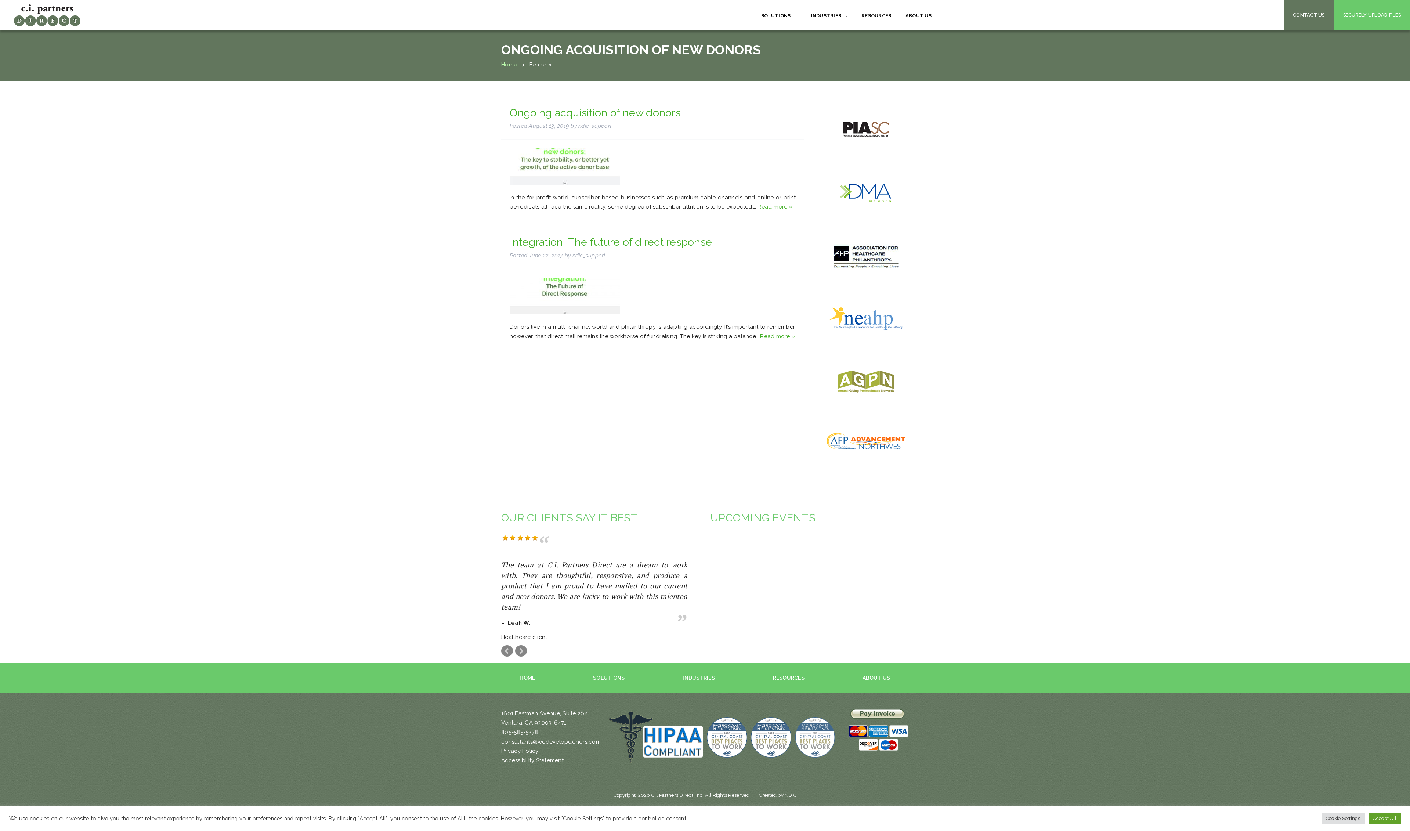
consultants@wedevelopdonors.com (551, 741)
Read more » (775, 206)
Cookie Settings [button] (1343, 818)
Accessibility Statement (532, 760)
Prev (507, 651)
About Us (876, 678)
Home (509, 64)
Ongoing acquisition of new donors (595, 112)
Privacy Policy (520, 751)
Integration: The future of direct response (611, 242)
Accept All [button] (1385, 818)
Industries (699, 678)
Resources (876, 15)
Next (521, 651)
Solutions (609, 678)
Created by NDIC (777, 795)
